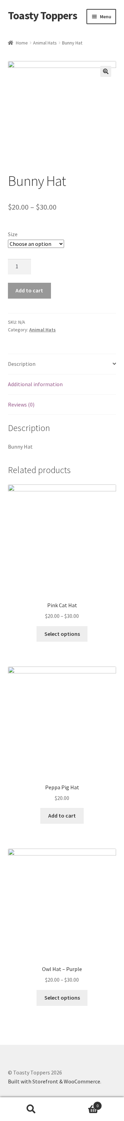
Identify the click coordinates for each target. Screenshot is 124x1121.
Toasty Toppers (42, 15)
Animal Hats (45, 43)
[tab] (62, 364)
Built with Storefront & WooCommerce (54, 1081)
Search (31, 1109)
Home (22, 43)
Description (21, 363)
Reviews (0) (21, 404)
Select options (62, 633)
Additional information (35, 384)
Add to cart (29, 290)
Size (13, 234)
